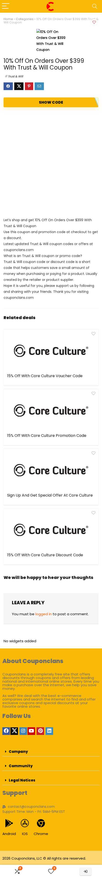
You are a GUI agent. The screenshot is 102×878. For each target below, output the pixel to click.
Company (18, 751)
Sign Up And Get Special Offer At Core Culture (50, 495)
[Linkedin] (49, 731)
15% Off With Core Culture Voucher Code (45, 376)
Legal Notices (22, 780)
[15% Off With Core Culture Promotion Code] (51, 410)
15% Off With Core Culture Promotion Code (46, 435)
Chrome (41, 833)
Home (8, 19)
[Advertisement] (51, 162)
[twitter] (14, 731)
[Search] (94, 6)
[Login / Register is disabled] (85, 871)
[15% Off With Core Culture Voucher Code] (51, 351)
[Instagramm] (23, 731)
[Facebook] (6, 731)
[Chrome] (41, 823)
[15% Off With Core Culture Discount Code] (51, 530)
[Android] (9, 823)
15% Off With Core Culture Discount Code (45, 555)
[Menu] (5, 6)
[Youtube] (31, 731)
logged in (43, 613)
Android (9, 833)
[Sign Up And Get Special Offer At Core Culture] (51, 470)
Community (21, 765)
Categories (24, 19)
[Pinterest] (40, 731)
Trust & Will (15, 76)
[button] (51, 751)
